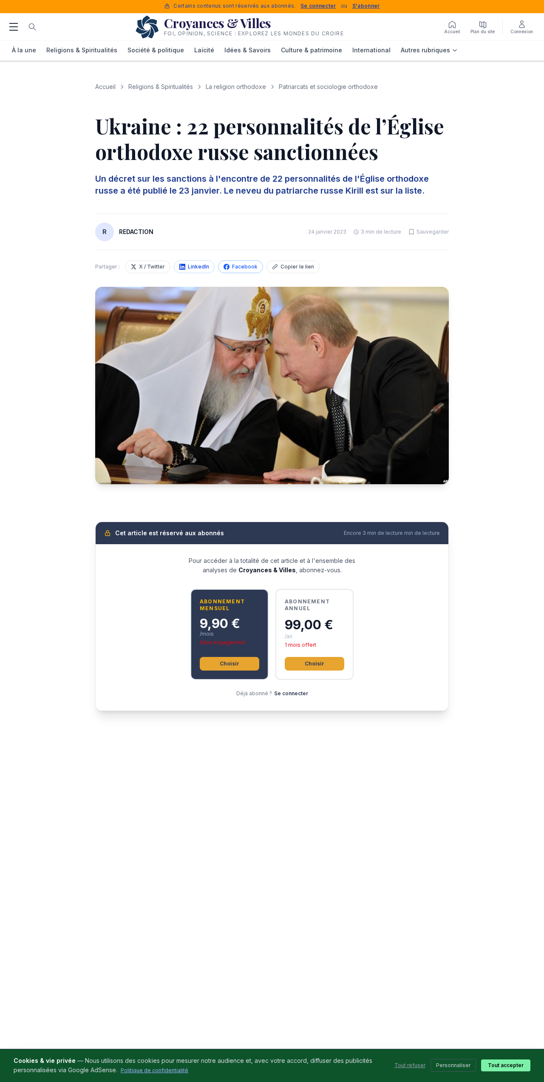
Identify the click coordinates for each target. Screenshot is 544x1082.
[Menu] (13, 27)
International (371, 50)
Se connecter (318, 6)
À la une (24, 50)
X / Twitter (152, 266)
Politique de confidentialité (154, 1070)
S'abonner (366, 6)
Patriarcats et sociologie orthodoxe (328, 86)
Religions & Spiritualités (81, 50)
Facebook (245, 266)
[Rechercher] (32, 27)
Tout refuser (409, 1065)
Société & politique (156, 50)
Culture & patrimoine (311, 50)
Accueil (105, 86)
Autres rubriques (425, 50)
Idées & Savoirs (247, 50)
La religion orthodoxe (236, 86)
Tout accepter (506, 1065)
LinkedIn (198, 266)
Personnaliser (453, 1065)
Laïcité (204, 50)
